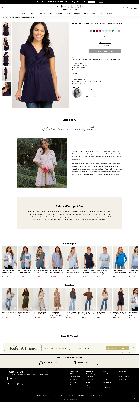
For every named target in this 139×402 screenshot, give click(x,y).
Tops (50, 13)
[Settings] (127, 7)
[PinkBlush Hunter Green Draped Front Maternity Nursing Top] (116, 31)
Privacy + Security (42, 395)
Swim (86, 13)
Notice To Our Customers (76, 395)
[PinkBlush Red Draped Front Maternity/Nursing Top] (100, 31)
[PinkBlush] (69, 6)
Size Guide (106, 379)
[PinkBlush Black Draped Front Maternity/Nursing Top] (94, 31)
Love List (88, 382)
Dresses (42, 13)
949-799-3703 (87, 362)
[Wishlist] (131, 7)
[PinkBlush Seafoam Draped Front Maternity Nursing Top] (106, 31)
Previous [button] (13, 65)
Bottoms (59, 13)
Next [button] (67, 65)
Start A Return (73, 382)
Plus (93, 13)
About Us (121, 374)
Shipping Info (106, 385)
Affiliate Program (123, 379)
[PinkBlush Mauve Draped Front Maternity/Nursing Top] (91, 31)
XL (110, 39)
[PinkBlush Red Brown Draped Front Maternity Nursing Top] (109, 31)
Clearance (110, 13)
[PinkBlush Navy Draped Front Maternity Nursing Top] (112, 31)
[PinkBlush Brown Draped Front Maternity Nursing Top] (119, 31)
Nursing (77, 13)
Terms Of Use (58, 395)
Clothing (32, 13)
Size (105, 36)
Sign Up (13, 378)
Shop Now (91, 2)
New (23, 13)
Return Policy (106, 387)
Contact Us (73, 385)
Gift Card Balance (75, 376)
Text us (80, 362)
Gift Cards (72, 374)
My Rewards (89, 385)
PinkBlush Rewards (124, 376)
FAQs (104, 376)
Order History (90, 376)
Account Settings (91, 374)
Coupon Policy (107, 382)
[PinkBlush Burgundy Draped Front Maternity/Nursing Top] (97, 31)
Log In (88, 387)
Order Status (73, 379)
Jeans (68, 13)
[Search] (123, 7)
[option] (40, 65)
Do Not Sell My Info (96, 395)
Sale (100, 13)
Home (2, 17)
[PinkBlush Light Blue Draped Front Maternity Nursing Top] (103, 31)
